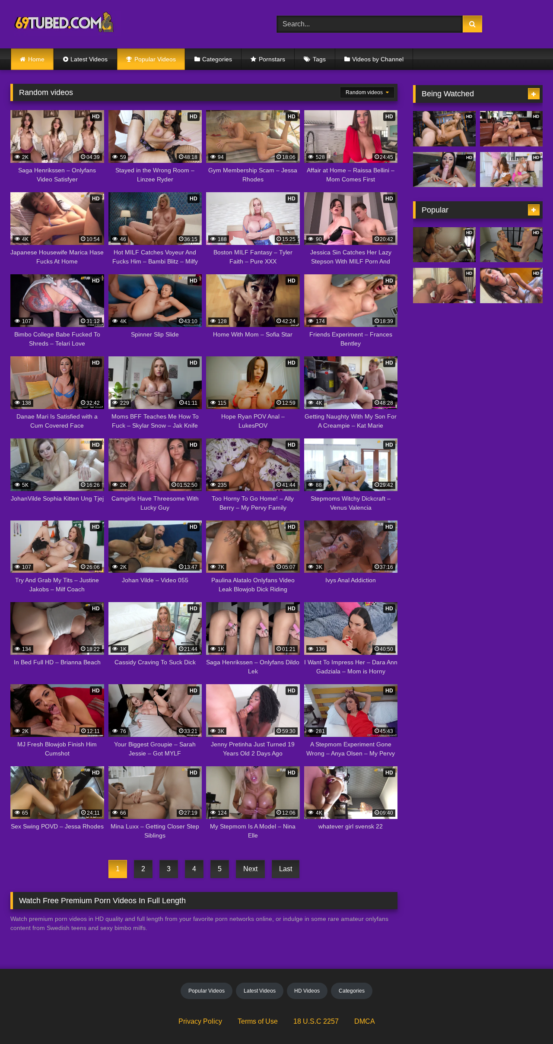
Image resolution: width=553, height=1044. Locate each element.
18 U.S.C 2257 (316, 1021)
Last (285, 869)
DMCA (364, 1021)
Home (36, 59)
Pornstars (272, 59)
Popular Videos (155, 59)
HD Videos (307, 991)
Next (250, 869)
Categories (217, 59)
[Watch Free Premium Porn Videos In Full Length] (65, 24)
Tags (319, 59)
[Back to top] (526, 1018)
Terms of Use (258, 1021)
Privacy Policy (200, 1021)
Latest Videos (89, 59)
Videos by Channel (378, 59)
